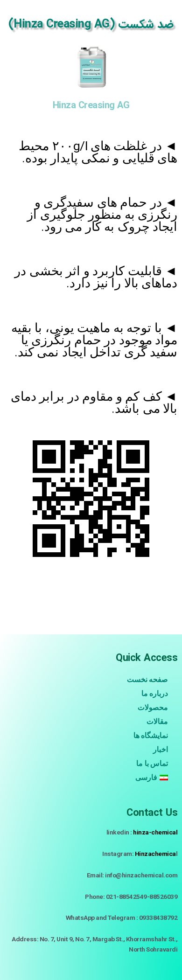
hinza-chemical (155, 832)
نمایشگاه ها (150, 735)
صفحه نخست (147, 679)
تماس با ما (152, 763)
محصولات (153, 707)
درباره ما (154, 693)
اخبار (160, 749)
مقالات (157, 721)
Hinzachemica (155, 853)
